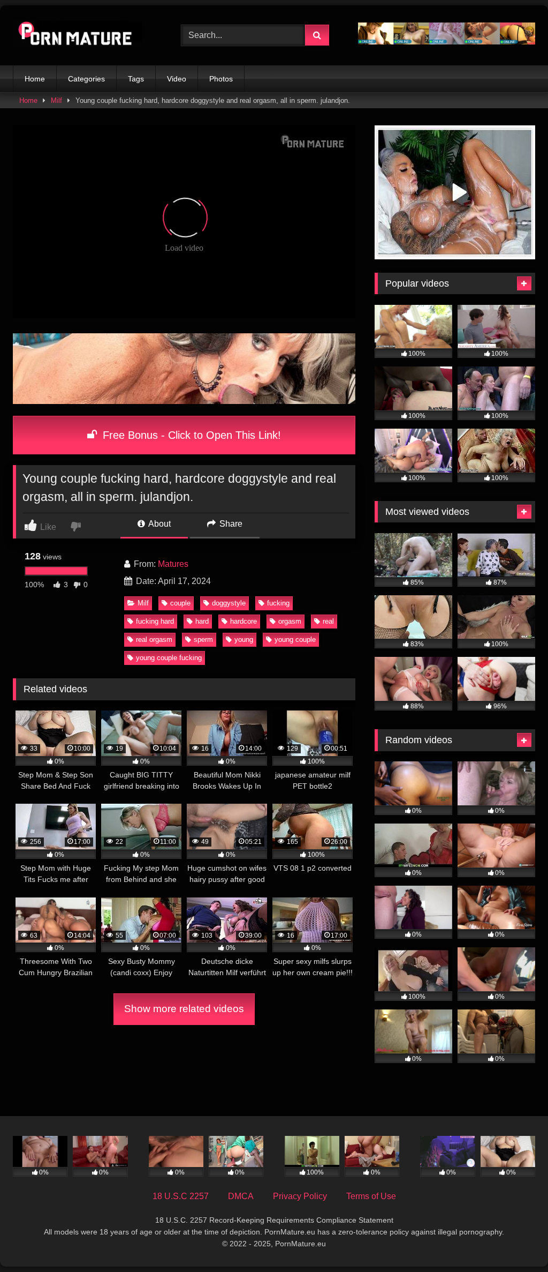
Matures (173, 563)
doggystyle (229, 603)
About (159, 523)
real (328, 621)
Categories (86, 78)
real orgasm (154, 639)
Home (35, 78)
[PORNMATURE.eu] (84, 35)
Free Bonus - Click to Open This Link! (190, 435)
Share (229, 523)
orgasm (289, 621)
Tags (136, 78)
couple (180, 603)
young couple (295, 639)
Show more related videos (184, 1008)
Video (176, 78)
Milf (56, 100)
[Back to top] (515, 1240)
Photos (221, 78)
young (243, 639)
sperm (203, 639)
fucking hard (155, 621)
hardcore (243, 621)
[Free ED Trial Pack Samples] (455, 256)
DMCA (241, 1196)
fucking (278, 603)
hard (202, 621)
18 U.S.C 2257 (181, 1196)
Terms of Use (371, 1196)
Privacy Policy (300, 1196)
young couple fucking (169, 658)
